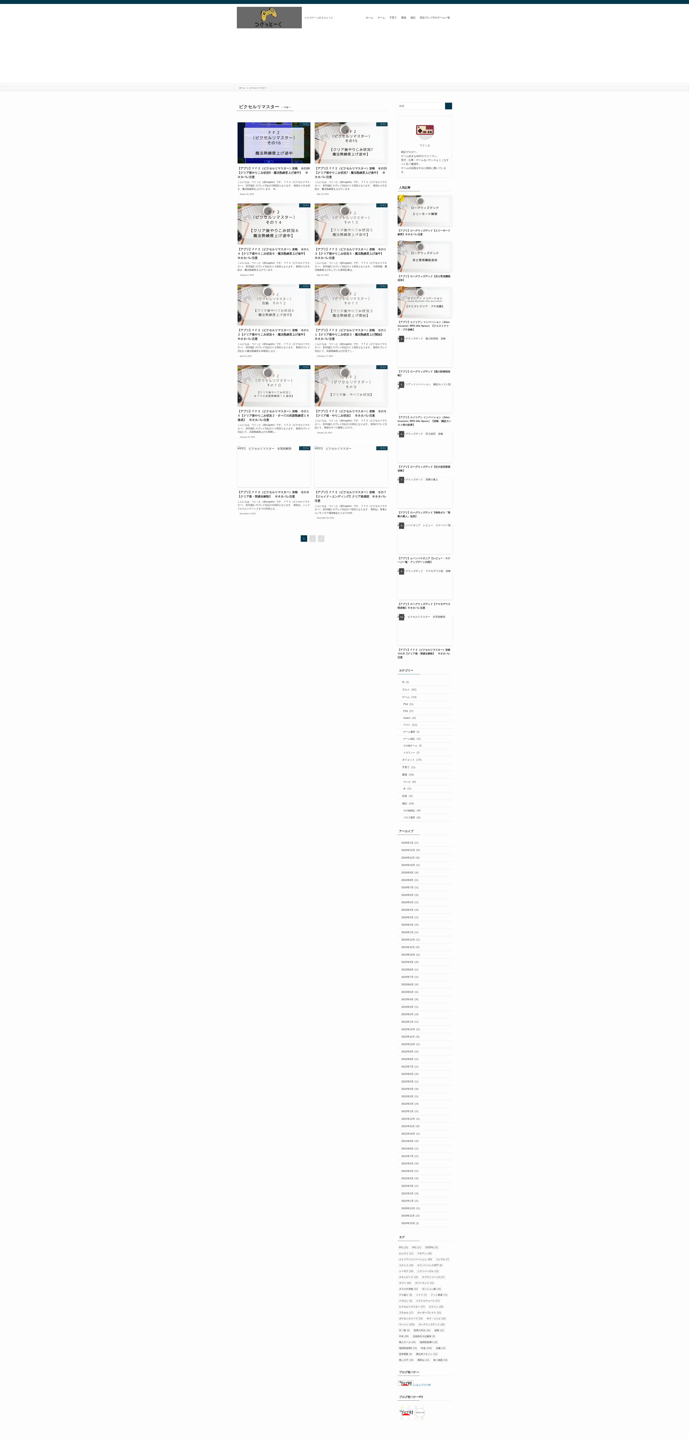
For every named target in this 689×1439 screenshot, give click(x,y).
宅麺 (440, 1348)
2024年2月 (409, 924)
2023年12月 (410, 939)
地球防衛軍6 (408, 1348)
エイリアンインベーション (415, 1259)
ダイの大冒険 (408, 1289)
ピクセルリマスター (412, 1306)
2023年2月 (409, 1014)
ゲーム (409, 697)
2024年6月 (409, 895)
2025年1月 (409, 842)
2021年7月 (409, 1156)
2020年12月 (410, 1208)
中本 (404, 1336)
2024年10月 (410, 865)
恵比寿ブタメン (426, 1354)
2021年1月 (409, 1200)
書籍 (408, 774)
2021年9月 (409, 1141)
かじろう (406, 1253)
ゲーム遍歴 (411, 731)
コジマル (442, 1259)
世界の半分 (422, 1330)
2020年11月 (410, 1215)
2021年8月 (409, 1148)
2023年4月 (409, 999)
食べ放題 (440, 1360)
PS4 (408, 704)
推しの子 (406, 1360)
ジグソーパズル (428, 1271)
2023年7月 (409, 976)
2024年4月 (409, 909)
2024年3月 (409, 917)
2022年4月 (409, 1088)
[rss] (445, 2)
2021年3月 (409, 1185)
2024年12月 (410, 850)
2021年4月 (409, 1178)
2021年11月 (410, 1126)
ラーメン (406, 1324)
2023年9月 (409, 962)
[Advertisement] (344, 58)
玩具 (407, 795)
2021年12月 (410, 1118)
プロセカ (406, 1312)
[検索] (449, 2)
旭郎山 (423, 1360)
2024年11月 (410, 857)
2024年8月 (409, 880)
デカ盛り (405, 1295)
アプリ (410, 725)
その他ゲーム (412, 745)
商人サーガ (407, 1342)
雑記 (408, 803)
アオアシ (424, 1253)
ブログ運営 (412, 817)
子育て (408, 767)
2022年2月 (409, 1103)
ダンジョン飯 (431, 1289)
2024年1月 (409, 932)
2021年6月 (409, 1163)
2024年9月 (409, 872)
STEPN (431, 1247)
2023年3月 (409, 1006)
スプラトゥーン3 (433, 1277)
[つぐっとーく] (269, 17)
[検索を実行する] (448, 106)
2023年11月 (410, 947)
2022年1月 (409, 1111)
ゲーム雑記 (412, 738)
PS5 (408, 711)
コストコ (406, 1265)
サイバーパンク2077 (429, 1265)
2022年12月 (410, 1029)
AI (405, 682)
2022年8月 (409, 1059)
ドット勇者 (439, 1295)
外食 (426, 1348)
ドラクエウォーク (428, 1300)
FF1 (403, 1247)
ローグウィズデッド (431, 1324)
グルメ (409, 689)
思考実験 (405, 1354)
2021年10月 (410, 1133)
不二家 (404, 1330)
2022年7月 (409, 1066)
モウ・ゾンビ (436, 1318)
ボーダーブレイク (429, 1312)
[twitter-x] (440, 2)
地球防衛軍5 (428, 1342)
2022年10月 (410, 1044)
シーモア (406, 1271)
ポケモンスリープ (411, 1318)
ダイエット (411, 759)
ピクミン (436, 1306)
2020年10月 (410, 1223)
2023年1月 (409, 1021)
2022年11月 (410, 1036)
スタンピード (408, 1277)
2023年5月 (409, 992)
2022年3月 (409, 1096)
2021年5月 (409, 1171)
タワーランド (424, 1283)
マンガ (409, 781)
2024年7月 (409, 887)
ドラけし (405, 1300)
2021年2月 (409, 1193)
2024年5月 (409, 902)
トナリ (421, 1295)
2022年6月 (409, 1074)
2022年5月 (409, 1081)
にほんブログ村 (422, 1384)
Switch (409, 718)
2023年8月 (409, 969)
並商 (439, 1330)
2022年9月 (409, 1051)
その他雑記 (412, 810)
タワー (405, 1283)
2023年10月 (410, 954)
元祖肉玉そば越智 (424, 1336)
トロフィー (411, 752)
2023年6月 (409, 984)
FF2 (416, 1247)
